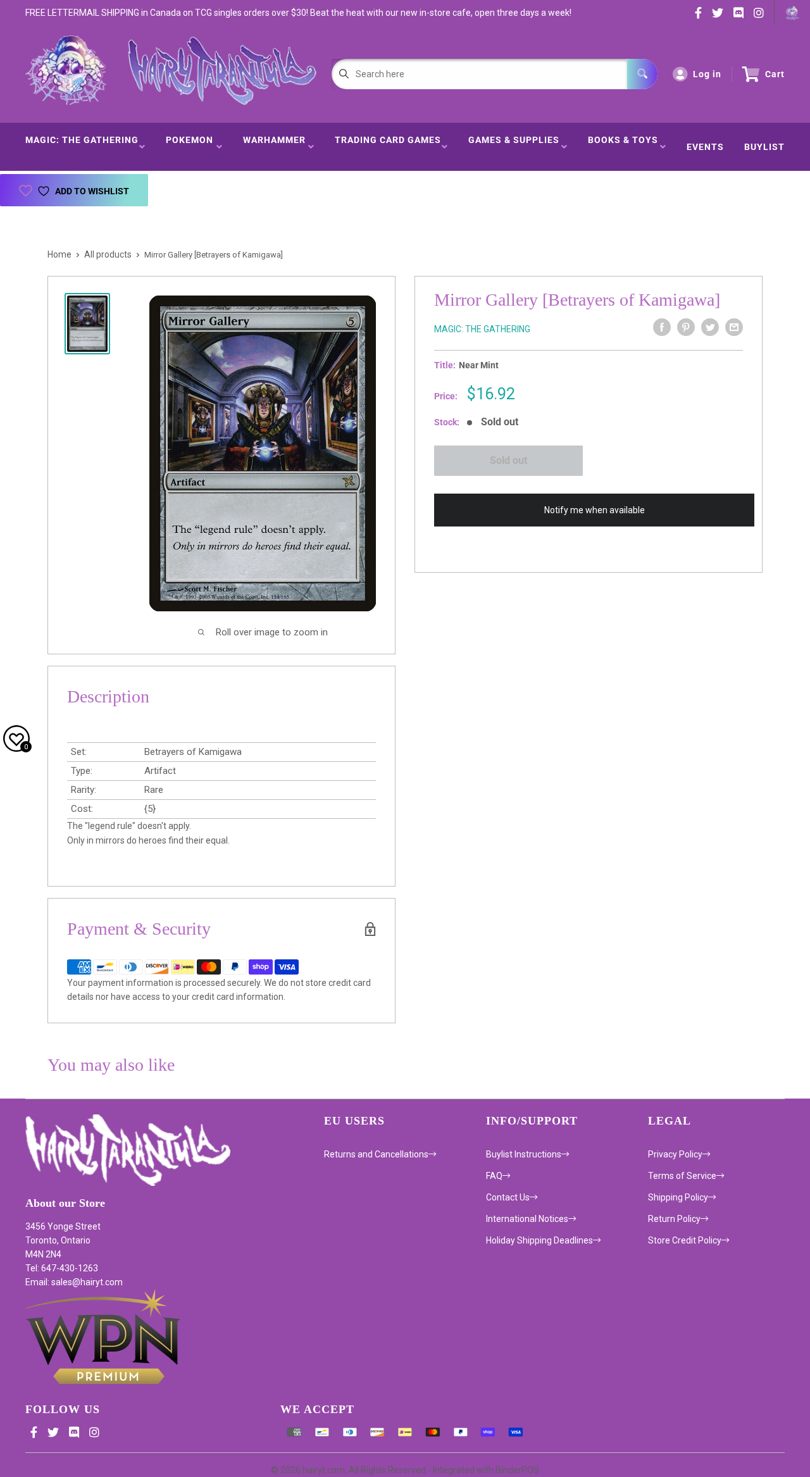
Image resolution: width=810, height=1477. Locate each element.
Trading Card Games (388, 147)
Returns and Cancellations (376, 1154)
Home (59, 254)
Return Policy (674, 1219)
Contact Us (508, 1197)
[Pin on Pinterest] (686, 327)
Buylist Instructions (523, 1154)
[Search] (642, 74)
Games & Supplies (513, 147)
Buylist (764, 147)
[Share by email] (734, 327)
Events (705, 147)
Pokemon (189, 147)
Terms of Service (682, 1176)
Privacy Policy (675, 1154)
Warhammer (274, 147)
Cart (775, 74)
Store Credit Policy (684, 1240)
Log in (707, 74)
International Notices (527, 1219)
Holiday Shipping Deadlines (539, 1240)
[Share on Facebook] (662, 327)
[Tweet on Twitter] (710, 327)
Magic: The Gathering (82, 147)
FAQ (494, 1176)
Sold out (508, 460)
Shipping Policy (678, 1197)
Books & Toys (623, 147)
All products (108, 254)
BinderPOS (517, 1470)
